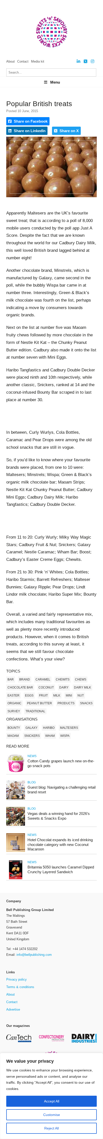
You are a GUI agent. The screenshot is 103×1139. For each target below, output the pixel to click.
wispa (65, 736)
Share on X (68, 131)
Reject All (51, 1128)
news (32, 756)
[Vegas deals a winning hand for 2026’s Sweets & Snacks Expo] (15, 824)
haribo (48, 728)
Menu (55, 82)
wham (50, 736)
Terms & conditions (20, 987)
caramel (43, 679)
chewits (63, 679)
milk (56, 695)
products (66, 703)
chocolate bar (20, 687)
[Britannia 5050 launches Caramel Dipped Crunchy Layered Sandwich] (15, 878)
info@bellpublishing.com (34, 955)
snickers (32, 736)
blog (32, 782)
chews (80, 679)
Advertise (13, 1009)
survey (14, 711)
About (10, 61)
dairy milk (82, 687)
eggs (29, 695)
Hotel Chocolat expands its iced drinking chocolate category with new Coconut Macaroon (60, 844)
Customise (51, 1115)
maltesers (69, 728)
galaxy (32, 728)
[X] (85, 61)
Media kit (37, 61)
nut (81, 695)
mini (69, 695)
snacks (86, 703)
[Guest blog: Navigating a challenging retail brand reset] (15, 798)
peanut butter (39, 703)
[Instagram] (92, 61)
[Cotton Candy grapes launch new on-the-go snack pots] (15, 772)
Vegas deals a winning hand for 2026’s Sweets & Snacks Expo (59, 815)
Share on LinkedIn (29, 131)
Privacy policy (16, 979)
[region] (51, 1096)
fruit (43, 695)
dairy (63, 687)
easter (14, 695)
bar (11, 679)
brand (24, 679)
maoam (13, 736)
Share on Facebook (30, 121)
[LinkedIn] (78, 61)
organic (15, 703)
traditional (35, 711)
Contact (22, 61)
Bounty (14, 728)
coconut (46, 687)
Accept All (51, 1101)
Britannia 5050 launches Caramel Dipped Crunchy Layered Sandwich (61, 869)
